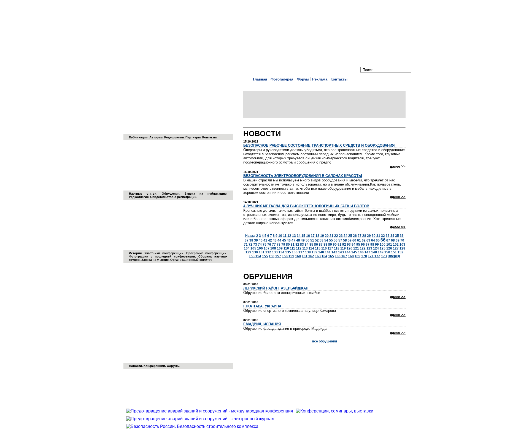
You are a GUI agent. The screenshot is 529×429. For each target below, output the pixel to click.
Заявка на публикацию (205, 193)
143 (341, 252)
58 (345, 240)
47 (293, 240)
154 (258, 256)
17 (313, 236)
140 (321, 252)
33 (388, 236)
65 (378, 240)
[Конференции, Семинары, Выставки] (178, 279)
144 (347, 252)
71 (246, 244)
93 (349, 244)
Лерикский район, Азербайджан (275, 288)
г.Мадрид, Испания (262, 324)
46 (289, 240)
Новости (135, 366)
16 (308, 236)
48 (298, 240)
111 (292, 248)
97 (367, 244)
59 (350, 240)
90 (335, 244)
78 (278, 244)
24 (345, 236)
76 (269, 244)
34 (392, 236)
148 (374, 252)
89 (330, 244)
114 (311, 248)
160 (298, 256)
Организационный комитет (190, 259)
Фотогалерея (282, 79)
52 (317, 240)
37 (247, 240)
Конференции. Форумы (161, 366)
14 (299, 236)
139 (314, 252)
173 (384, 256)
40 (261, 240)
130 (255, 252)
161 (304, 256)
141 (328, 252)
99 (377, 244)
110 (286, 248)
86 (316, 244)
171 (371, 256)
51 (312, 240)
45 (284, 240)
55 (331, 240)
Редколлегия (174, 137)
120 (349, 248)
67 (388, 240)
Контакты (339, 79)
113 (305, 248)
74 (260, 244)
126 (389, 248)
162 (311, 256)
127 (396, 248)
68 (393, 240)
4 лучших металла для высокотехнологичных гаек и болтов (306, 206)
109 (280, 248)
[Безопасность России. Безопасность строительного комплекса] (193, 426)
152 (400, 252)
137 (301, 252)
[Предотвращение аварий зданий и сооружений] (178, 216)
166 (338, 256)
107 (266, 248)
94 (353, 244)
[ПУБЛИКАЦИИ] (178, 100)
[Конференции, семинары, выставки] (336, 411)
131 (261, 252)
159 (291, 256)
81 (293, 244)
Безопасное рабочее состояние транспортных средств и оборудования (319, 145)
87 (321, 244)
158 (285, 256)
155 (265, 256)
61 (359, 240)
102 (396, 244)
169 (357, 256)
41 (265, 240)
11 (285, 236)
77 (274, 244)
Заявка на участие (155, 259)
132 (268, 252)
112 (298, 248)
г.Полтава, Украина (262, 306)
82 (297, 244)
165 (331, 256)
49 (303, 240)
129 (248, 252)
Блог (247, 124)
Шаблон (258, 124)
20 (327, 236)
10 (280, 236)
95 (358, 244)
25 (350, 236)
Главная (260, 79)
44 (279, 240)
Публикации (138, 137)
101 (389, 244)
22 (336, 236)
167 (344, 256)
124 (376, 248)
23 (341, 236)
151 (394, 252)
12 (289, 236)
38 (251, 240)
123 (369, 248)
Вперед (394, 256)
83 (302, 244)
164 (324, 256)
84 (307, 244)
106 (260, 248)
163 (318, 256)
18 (317, 236)
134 (281, 252)
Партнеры (193, 137)
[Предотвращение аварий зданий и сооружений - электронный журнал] (178, 156)
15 (303, 236)
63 (368, 240)
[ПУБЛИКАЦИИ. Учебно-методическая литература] (218, 112)
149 (381, 252)
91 (339, 244)
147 (367, 252)
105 (253, 248)
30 (374, 236)
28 (364, 236)
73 (255, 244)
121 (356, 248)
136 (295, 252)
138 (308, 252)
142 (334, 252)
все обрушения (324, 341)
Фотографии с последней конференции (162, 256)
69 (398, 240)
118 (336, 248)
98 (372, 244)
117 (330, 248)
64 (373, 240)
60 (354, 240)
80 (288, 244)
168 (351, 256)
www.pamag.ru (143, 28)
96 (363, 244)
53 (321, 240)
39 (256, 240)
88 (325, 244)
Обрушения (170, 193)
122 (363, 248)
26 (355, 236)
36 (402, 236)
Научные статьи (142, 193)
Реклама (319, 79)
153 (252, 256)
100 (382, 244)
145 (354, 252)
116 (324, 248)
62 (364, 240)
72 (250, 244)
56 (336, 240)
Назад (250, 236)
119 (343, 248)
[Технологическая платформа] (178, 329)
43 (275, 240)
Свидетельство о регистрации (173, 197)
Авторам (156, 137)
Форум (303, 79)
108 (273, 248)
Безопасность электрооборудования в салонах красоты (302, 176)
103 (402, 244)
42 (270, 240)
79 (283, 244)
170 (364, 256)
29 (369, 236)
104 (247, 248)
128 (402, 248)
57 (340, 240)
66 (382, 240)
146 (361, 252)
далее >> (398, 166)
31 (378, 236)
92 (344, 244)
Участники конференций (163, 253)
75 (264, 244)
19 (322, 236)
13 (294, 236)
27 (359, 236)
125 (382, 248)
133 (275, 252)
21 (331, 236)
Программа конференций (206, 253)
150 (387, 252)
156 (271, 256)
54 (326, 240)
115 (317, 248)
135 (288, 252)
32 (383, 236)
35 (397, 236)
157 (278, 256)
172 (377, 256)
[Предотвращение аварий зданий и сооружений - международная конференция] (211, 411)
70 (402, 240)
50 (307, 240)
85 (311, 244)
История (135, 253)
